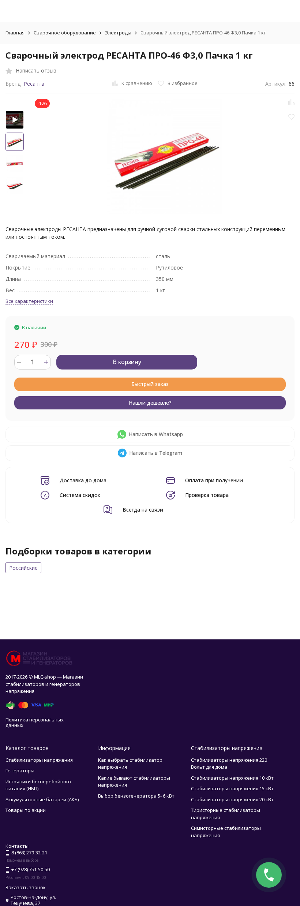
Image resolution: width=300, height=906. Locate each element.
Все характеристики (29, 301)
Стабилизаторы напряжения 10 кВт (232, 778)
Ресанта (34, 83)
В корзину (127, 362)
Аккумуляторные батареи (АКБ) (42, 799)
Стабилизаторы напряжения (39, 760)
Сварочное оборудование (65, 32)
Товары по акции (25, 810)
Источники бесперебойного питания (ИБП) (38, 785)
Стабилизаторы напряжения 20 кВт (232, 799)
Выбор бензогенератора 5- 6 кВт (136, 795)
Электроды (118, 32)
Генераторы (19, 770)
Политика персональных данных (34, 722)
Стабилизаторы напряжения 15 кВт (232, 788)
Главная (15, 32)
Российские (23, 567)
